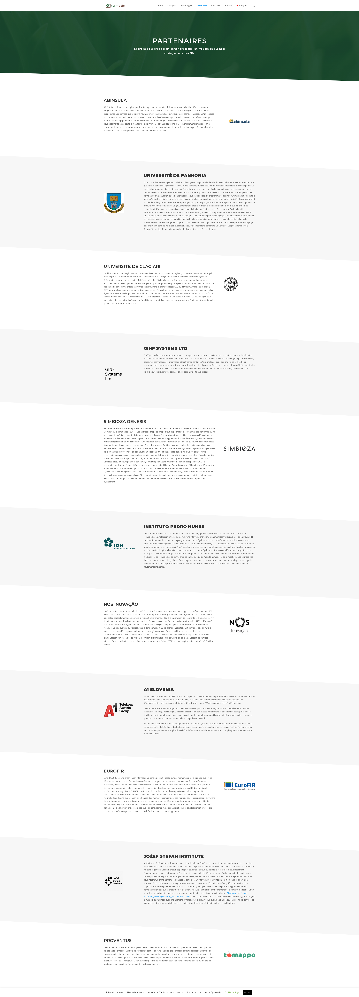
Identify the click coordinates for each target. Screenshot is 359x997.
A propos (171, 6)
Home (160, 6)
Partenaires (201, 6)
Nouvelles (215, 6)
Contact (228, 6)
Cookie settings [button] (232, 992)
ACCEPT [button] (247, 992)
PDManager (232, 893)
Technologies (185, 6)
